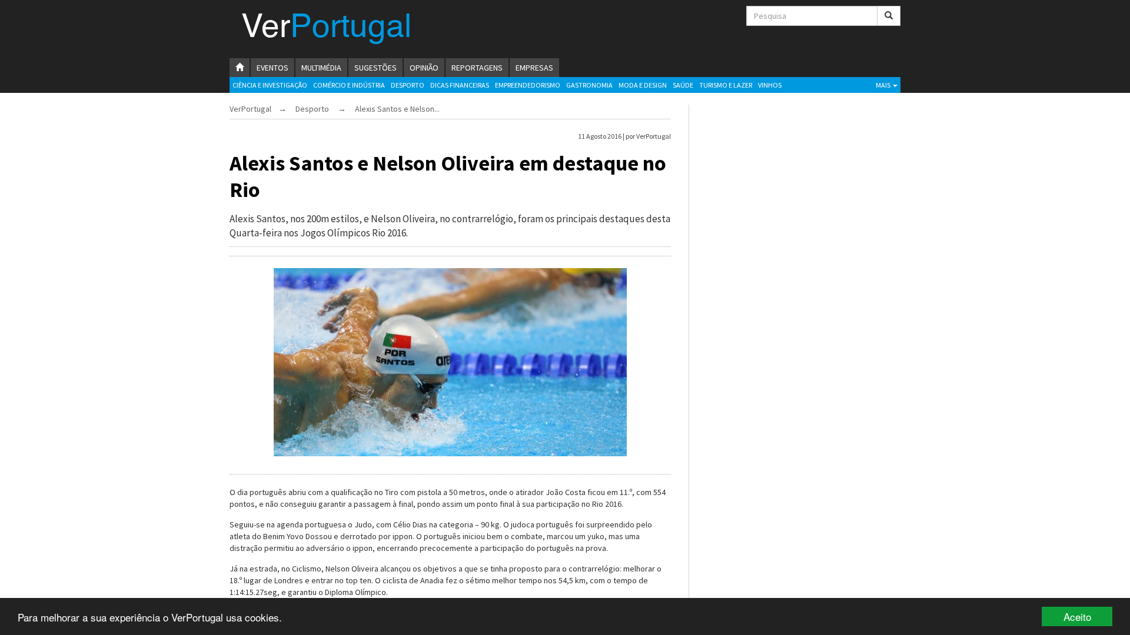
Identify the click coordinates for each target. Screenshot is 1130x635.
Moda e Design (643, 85)
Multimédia (321, 67)
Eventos (272, 67)
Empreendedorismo (527, 85)
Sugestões (375, 67)
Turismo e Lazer (725, 85)
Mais (884, 85)
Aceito (1077, 616)
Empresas (534, 67)
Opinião (424, 67)
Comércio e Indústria (349, 85)
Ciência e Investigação (269, 85)
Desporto (407, 85)
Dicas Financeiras (459, 85)
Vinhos (770, 85)
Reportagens (477, 67)
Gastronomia (589, 85)
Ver (326, 28)
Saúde (683, 85)
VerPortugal (250, 108)
